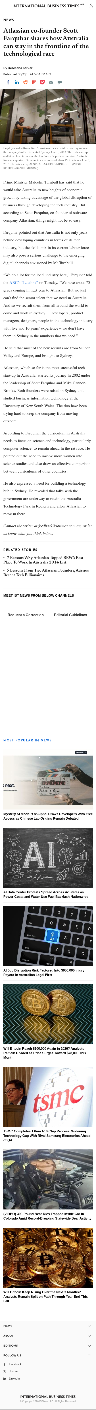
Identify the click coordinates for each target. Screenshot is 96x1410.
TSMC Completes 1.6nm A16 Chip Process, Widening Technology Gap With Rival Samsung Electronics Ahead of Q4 (46, 1135)
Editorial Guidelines (70, 615)
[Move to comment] (60, 82)
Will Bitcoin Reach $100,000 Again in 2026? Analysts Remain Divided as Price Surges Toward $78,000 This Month (44, 1053)
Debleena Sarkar (20, 68)
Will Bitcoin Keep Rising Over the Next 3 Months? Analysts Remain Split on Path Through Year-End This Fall (45, 1296)
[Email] (51, 82)
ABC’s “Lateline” (23, 282)
